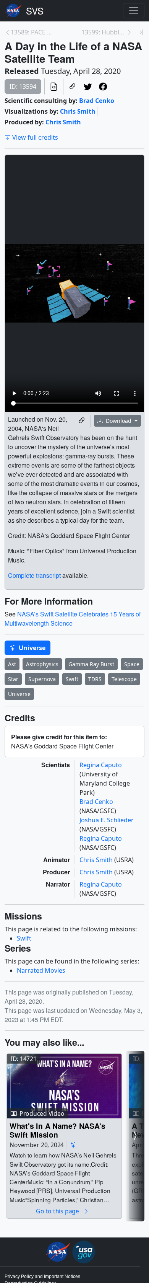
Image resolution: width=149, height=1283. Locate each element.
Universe (31, 648)
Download (118, 420)
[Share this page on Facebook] (103, 86)
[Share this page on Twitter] (88, 86)
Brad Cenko (96, 100)
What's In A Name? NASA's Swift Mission (57, 1130)
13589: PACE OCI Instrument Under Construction (33, 32)
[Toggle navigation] (133, 10)
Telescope (124, 679)
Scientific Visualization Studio (35, 11)
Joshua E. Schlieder (106, 820)
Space (131, 664)
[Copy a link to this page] (72, 86)
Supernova (42, 679)
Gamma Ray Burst (91, 664)
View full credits (35, 137)
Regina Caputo (100, 765)
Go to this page (58, 1211)
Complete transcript (34, 575)
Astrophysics (42, 664)
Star (13, 679)
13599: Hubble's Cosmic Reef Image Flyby (103, 32)
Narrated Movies (41, 970)
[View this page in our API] (54, 86)
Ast (12, 664)
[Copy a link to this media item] (81, 421)
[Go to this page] (64, 1085)
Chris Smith (78, 111)
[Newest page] (141, 32)
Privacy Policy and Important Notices (42, 1276)
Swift (72, 679)
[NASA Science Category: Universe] (73, 1145)
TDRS (95, 679)
